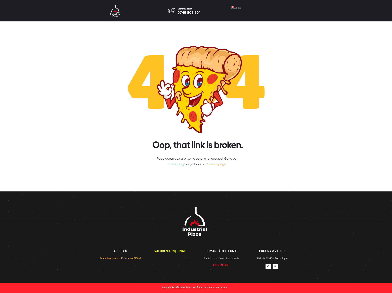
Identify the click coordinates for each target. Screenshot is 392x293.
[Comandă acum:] (171, 10)
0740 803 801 (189, 12)
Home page (176, 164)
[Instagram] (275, 266)
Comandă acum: (185, 9)
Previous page (216, 164)
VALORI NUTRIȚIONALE (170, 251)
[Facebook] (268, 266)
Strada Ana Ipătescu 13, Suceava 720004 (120, 258)
